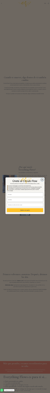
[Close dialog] (42, 179)
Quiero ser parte (25, 210)
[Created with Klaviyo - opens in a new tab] (25, 215)
